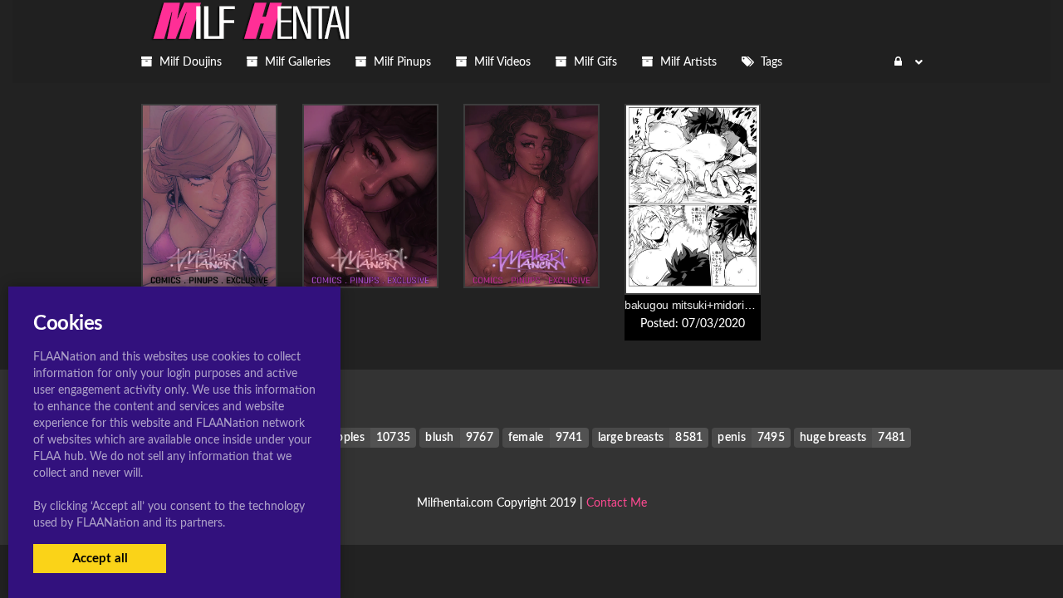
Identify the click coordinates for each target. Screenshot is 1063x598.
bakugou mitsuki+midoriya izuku (705, 304)
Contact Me (616, 503)
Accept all (100, 558)
